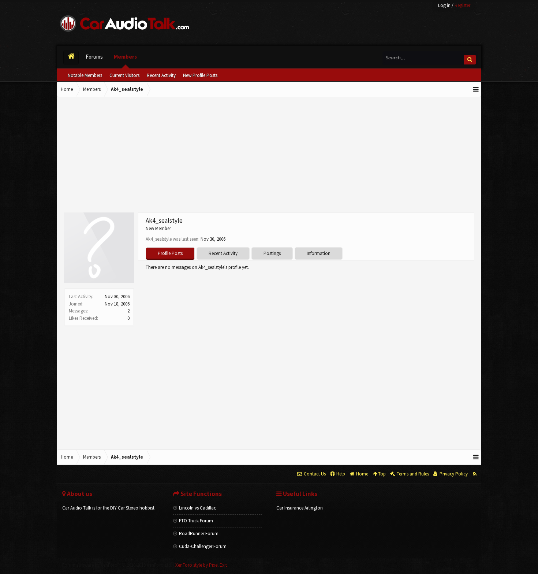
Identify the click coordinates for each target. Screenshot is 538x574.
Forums (94, 56)
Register (462, 5)
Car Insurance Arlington (299, 508)
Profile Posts (170, 253)
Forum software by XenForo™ (117, 565)
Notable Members (85, 75)
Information (318, 253)
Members (125, 56)
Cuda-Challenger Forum (203, 546)
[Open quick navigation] (476, 89)
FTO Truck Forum (196, 521)
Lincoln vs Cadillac (197, 508)
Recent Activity (161, 75)
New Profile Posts (200, 75)
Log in (444, 5)
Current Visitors (124, 75)
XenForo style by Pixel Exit (201, 565)
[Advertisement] (269, 155)
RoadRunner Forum (198, 533)
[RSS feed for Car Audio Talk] (474, 474)
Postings (272, 253)
